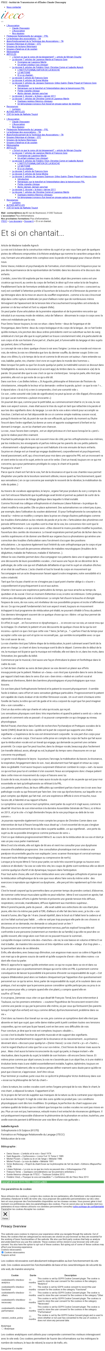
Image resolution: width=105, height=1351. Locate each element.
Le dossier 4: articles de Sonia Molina (30, 80)
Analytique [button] (6, 1326)
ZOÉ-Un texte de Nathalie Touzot (22, 114)
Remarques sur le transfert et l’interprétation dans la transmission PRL (51, 88)
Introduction (23, 85)
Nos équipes (18, 33)
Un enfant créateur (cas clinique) (33, 64)
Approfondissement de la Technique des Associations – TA (35, 41)
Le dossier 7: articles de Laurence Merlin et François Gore (39, 59)
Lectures (16, 109)
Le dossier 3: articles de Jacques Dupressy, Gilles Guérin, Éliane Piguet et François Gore (54, 83)
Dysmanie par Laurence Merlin (32, 62)
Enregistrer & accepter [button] (11, 1348)
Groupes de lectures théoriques (22, 46)
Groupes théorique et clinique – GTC (24, 44)
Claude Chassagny (21, 28)
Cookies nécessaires (14, 1252)
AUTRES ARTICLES (16, 111)
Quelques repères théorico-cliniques (35, 101)
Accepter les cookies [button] (34, 1209)
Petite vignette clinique (29, 91)
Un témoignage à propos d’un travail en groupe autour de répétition (49, 104)
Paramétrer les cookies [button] (12, 1209)
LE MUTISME (24, 72)
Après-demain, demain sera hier (33, 93)
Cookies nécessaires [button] (11, 1249)
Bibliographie (13, 51)
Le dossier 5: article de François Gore (30, 77)
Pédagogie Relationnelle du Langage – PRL (27, 36)
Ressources (12, 106)
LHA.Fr (44, 1182)
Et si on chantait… (26, 75)
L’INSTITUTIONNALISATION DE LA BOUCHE (39, 70)
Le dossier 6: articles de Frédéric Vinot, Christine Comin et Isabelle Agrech (47, 67)
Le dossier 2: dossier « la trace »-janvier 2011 (34, 96)
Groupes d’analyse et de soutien (22, 49)
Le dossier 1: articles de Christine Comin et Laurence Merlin (40, 98)
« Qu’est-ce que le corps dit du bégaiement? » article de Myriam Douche (46, 57)
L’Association (13, 25)
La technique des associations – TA (24, 38)
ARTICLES (11, 54)
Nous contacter (14, 7)
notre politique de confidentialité (88, 1206)
